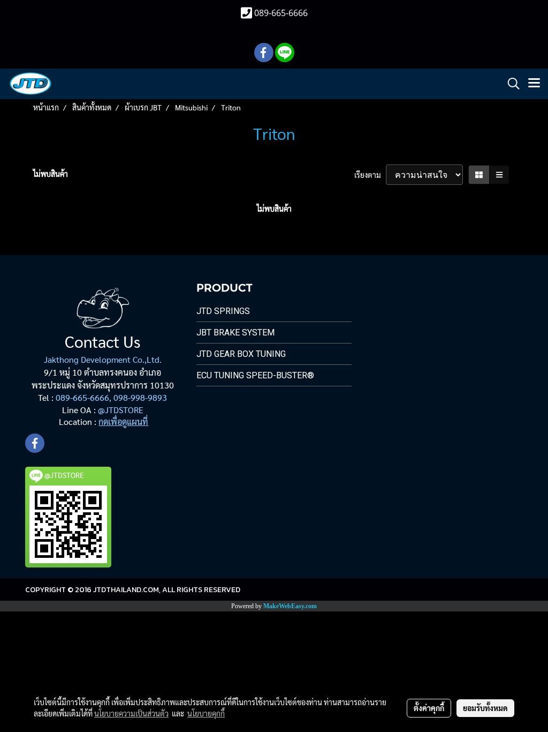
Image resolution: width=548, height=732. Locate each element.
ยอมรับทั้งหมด (485, 708)
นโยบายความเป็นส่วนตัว (131, 713)
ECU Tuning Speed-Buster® (255, 375)
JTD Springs (223, 311)
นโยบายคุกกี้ (206, 713)
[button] (510, 83)
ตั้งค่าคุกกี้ (429, 708)
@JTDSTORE (120, 409)
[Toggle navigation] (534, 83)
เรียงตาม (370, 175)
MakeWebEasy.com (290, 606)
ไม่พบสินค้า (50, 173)
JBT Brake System (235, 332)
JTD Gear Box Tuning (241, 354)
